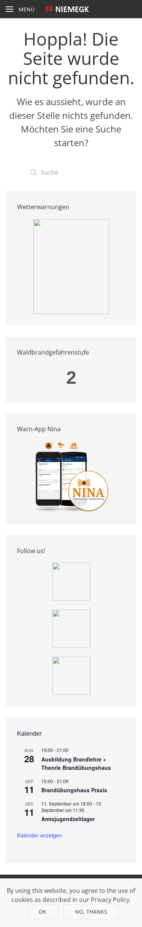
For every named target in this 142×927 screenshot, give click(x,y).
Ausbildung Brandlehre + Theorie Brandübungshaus (76, 763)
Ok (42, 911)
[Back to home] (71, 9)
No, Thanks (91, 911)
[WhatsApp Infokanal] (71, 581)
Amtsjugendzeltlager (68, 819)
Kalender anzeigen (39, 835)
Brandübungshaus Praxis (74, 790)
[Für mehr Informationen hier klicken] (71, 266)
